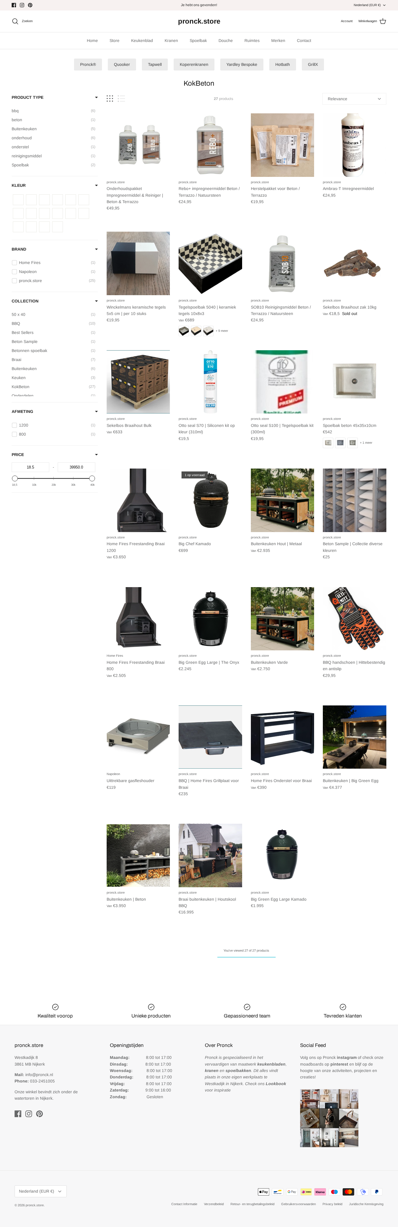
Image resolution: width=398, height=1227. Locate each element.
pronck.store (35, 1205)
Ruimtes (252, 40)
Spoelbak (198, 40)
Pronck (340, 1057)
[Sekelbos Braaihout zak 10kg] (354, 263)
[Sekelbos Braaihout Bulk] (138, 382)
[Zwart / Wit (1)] (57, 227)
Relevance (337, 98)
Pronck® (88, 64)
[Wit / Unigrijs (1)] (57, 213)
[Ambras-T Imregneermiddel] (354, 145)
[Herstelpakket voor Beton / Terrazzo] (282, 145)
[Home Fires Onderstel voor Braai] (282, 737)
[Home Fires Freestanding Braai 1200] (138, 500)
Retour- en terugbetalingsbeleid (252, 1204)
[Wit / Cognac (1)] (18, 213)
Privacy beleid (332, 1204)
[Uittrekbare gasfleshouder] (138, 737)
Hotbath (282, 64)
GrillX (313, 64)
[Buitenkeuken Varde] (282, 619)
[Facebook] (14, 5)
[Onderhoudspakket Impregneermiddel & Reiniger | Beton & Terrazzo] (138, 145)
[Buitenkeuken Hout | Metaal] (282, 500)
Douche (226, 40)
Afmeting (22, 411)
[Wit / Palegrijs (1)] (31, 213)
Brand (19, 249)
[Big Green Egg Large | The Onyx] (210, 619)
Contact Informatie (184, 1204)
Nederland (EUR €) (367, 5)
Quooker (122, 64)
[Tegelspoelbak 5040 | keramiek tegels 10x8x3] (210, 263)
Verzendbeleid (214, 1204)
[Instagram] (22, 5)
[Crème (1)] (44, 200)
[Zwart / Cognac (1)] (84, 213)
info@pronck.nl (39, 1074)
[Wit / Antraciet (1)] (84, 200)
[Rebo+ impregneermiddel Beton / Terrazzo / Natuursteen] (210, 145)
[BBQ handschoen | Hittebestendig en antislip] (354, 619)
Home (92, 40)
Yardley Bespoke (241, 64)
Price (18, 454)
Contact (304, 40)
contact (212, 5)
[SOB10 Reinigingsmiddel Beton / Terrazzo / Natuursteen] (282, 263)
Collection (25, 301)
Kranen (171, 40)
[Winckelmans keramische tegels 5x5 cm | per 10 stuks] (138, 263)
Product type (27, 97)
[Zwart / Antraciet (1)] (71, 213)
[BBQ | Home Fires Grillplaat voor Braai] (210, 737)
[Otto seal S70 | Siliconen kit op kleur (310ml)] (210, 382)
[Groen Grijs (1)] (57, 200)
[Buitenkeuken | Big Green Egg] (354, 737)
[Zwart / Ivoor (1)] (18, 227)
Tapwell (155, 64)
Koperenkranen (194, 64)
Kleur (19, 185)
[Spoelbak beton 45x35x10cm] (354, 382)
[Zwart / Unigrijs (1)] (44, 227)
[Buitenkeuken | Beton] (138, 855)
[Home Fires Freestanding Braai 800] (138, 619)
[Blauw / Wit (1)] (31, 200)
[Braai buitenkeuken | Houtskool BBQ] (210, 855)
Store (114, 40)
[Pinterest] (30, 5)
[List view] (121, 98)
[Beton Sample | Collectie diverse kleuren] (354, 500)
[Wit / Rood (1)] (44, 213)
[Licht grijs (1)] (71, 200)
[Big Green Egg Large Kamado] (282, 855)
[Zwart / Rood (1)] (31, 227)
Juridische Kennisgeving (366, 1204)
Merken (278, 40)
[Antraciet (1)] (18, 200)
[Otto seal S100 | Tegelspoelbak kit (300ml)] (282, 382)
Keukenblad (142, 40)
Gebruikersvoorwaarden (298, 1204)
